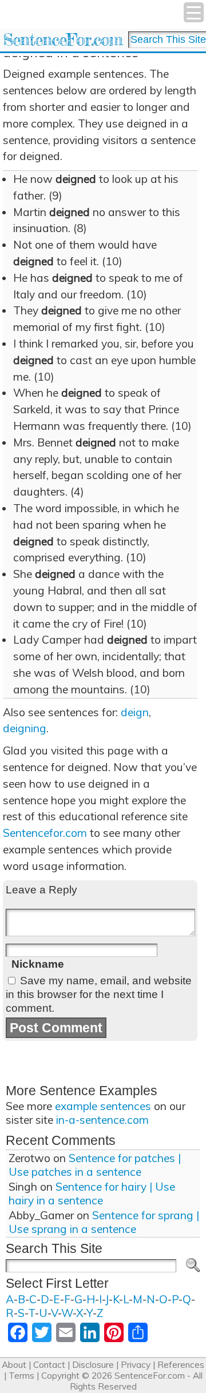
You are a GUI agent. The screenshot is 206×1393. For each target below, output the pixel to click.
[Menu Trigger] (194, 12)
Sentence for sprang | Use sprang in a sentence (104, 1222)
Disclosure (93, 1364)
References (180, 1364)
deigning (24, 728)
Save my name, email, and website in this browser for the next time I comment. (99, 994)
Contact (49, 1364)
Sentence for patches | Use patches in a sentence (95, 1165)
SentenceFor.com (62, 40)
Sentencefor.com (45, 833)
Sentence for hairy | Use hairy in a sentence (92, 1193)
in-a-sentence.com (102, 1120)
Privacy (135, 1364)
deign (135, 712)
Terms (21, 1375)
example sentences (103, 1106)
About (14, 1364)
